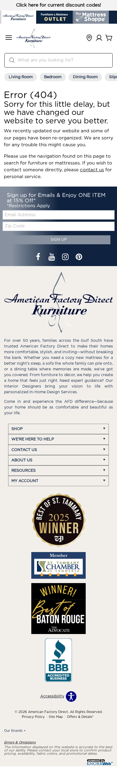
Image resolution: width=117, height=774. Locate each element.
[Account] (99, 38)
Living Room (21, 77)
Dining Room (85, 77)
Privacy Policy (33, 716)
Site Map (56, 716)
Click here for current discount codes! (58, 5)
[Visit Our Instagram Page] (66, 258)
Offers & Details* (80, 716)
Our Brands (15, 730)
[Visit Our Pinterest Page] (79, 258)
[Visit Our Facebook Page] (39, 258)
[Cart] (109, 38)
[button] (8, 38)
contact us (92, 170)
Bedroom (52, 77)
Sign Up (59, 240)
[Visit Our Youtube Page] (52, 258)
